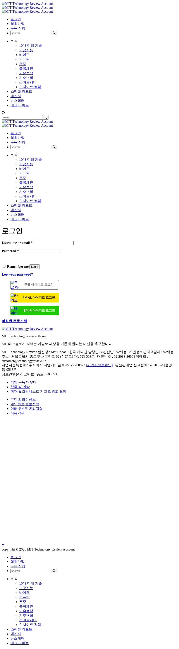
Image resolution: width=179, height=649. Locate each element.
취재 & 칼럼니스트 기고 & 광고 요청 (38, 391)
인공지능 (26, 50)
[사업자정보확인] (99, 365)
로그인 (15, 19)
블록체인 (26, 68)
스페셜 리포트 (21, 91)
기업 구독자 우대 (23, 382)
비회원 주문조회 (14, 321)
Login (34, 266)
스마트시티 (28, 82)
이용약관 (17, 413)
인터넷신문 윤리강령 (26, 409)
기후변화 (26, 77)
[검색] (54, 33)
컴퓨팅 (24, 59)
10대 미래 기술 (30, 45)
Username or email (17, 243)
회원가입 (17, 24)
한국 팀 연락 (20, 387)
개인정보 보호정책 (24, 404)
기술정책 (26, 73)
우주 (22, 64)
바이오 (24, 55)
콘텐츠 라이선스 (23, 399)
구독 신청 (17, 28)
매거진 (15, 96)
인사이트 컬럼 (30, 87)
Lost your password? (17, 274)
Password (10, 251)
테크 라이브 (19, 105)
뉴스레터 (17, 100)
